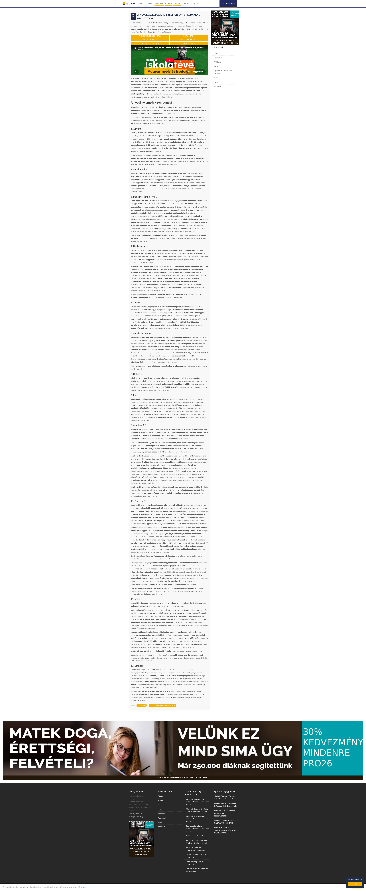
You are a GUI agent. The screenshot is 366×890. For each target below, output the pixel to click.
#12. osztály (141, 705)
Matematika (218, 58)
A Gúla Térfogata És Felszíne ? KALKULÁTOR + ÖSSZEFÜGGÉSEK (225, 813)
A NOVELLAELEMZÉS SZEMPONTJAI (150, 36)
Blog (159, 809)
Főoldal (141, 3)
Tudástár (186, 3)
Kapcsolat (195, 3)
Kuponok (177, 3)
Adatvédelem (163, 818)
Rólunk (149, 3)
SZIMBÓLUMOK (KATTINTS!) (188, 39)
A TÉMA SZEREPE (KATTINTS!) (150, 39)
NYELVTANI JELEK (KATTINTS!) (150, 43)
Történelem (218, 62)
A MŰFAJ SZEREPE (188, 36)
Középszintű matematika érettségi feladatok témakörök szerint (197, 802)
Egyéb (216, 82)
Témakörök (162, 814)
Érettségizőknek (228, 4)
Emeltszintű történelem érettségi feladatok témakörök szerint (197, 829)
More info (82, 887)
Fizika (216, 53)
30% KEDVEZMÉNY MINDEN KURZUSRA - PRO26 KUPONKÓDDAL (225, 42)
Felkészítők (159, 3)
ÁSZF (160, 822)
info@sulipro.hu (136, 814)
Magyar (216, 66)
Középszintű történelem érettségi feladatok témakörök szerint (197, 819)
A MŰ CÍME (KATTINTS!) (188, 43)
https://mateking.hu (138, 817)
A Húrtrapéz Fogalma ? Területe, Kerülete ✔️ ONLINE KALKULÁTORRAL (225, 830)
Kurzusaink (162, 805)
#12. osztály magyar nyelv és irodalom (162, 705)
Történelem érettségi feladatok (197, 836)
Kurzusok (168, 3)
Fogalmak (217, 87)
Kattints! (355, 884)
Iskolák (216, 78)
